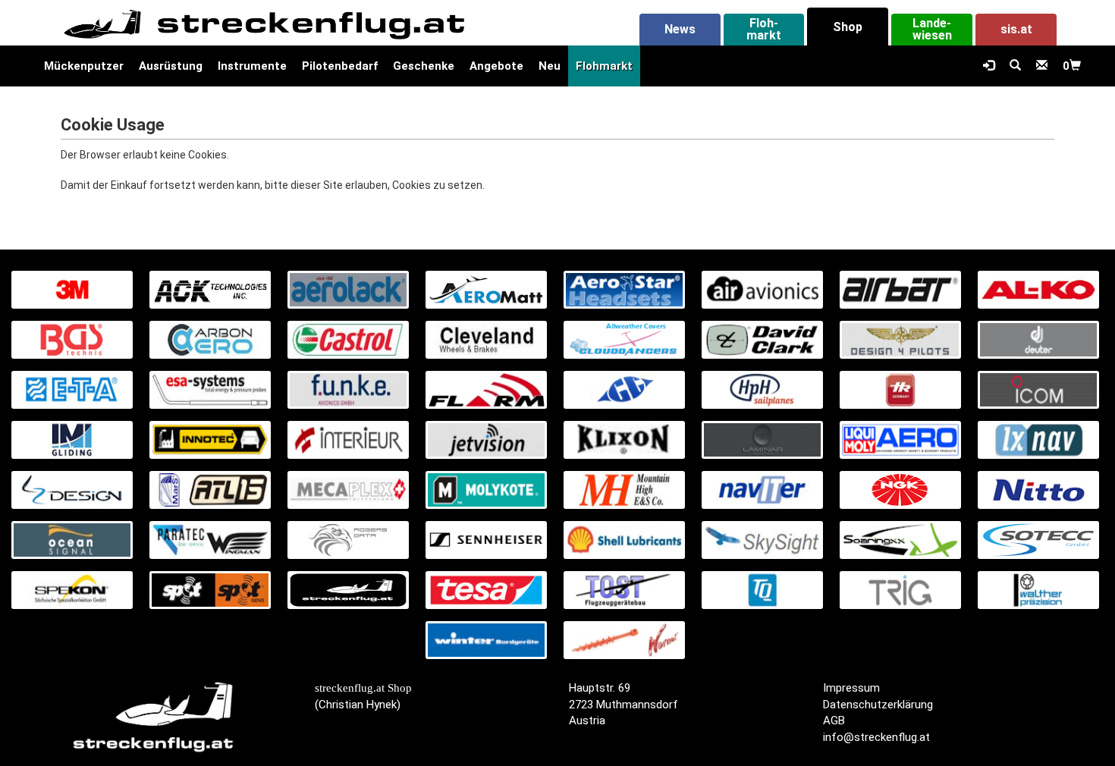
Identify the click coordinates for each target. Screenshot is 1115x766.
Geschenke (423, 66)
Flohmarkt (604, 66)
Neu (550, 66)
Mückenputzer (84, 66)
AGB (834, 720)
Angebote (496, 66)
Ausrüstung (171, 66)
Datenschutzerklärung (878, 704)
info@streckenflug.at (876, 737)
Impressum (851, 688)
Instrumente (252, 66)
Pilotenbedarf (340, 66)
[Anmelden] (988, 66)
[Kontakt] (1042, 66)
